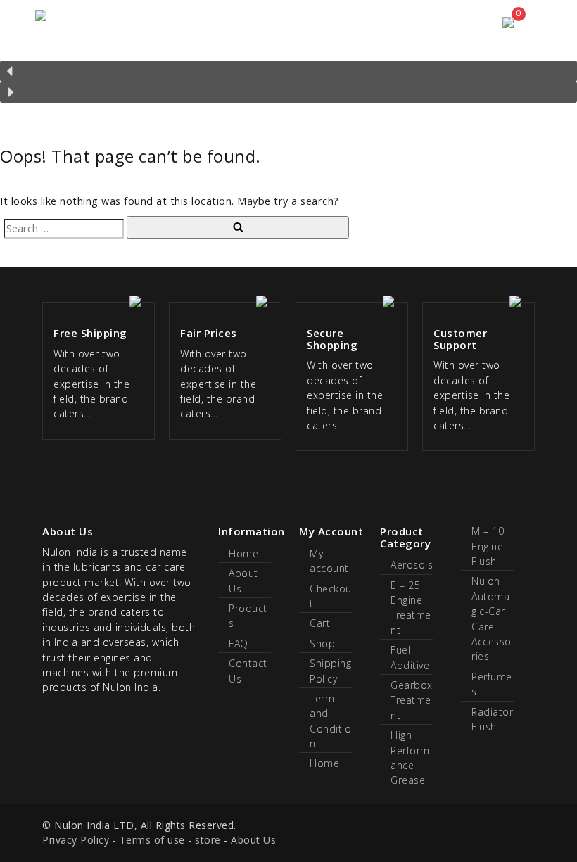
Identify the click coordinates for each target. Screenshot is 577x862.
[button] (288, 71)
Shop (322, 643)
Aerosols (412, 564)
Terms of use (152, 840)
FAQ (238, 643)
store (208, 840)
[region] (288, 74)
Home (243, 553)
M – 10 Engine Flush (487, 546)
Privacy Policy (75, 840)
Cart (320, 623)
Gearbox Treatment (412, 700)
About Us (253, 840)
